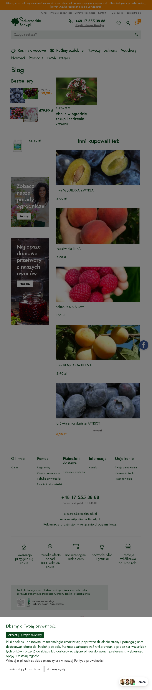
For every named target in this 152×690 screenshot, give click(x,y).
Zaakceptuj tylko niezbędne (25, 669)
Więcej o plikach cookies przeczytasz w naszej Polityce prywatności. (55, 660)
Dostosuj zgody (56, 669)
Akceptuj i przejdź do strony (25, 634)
